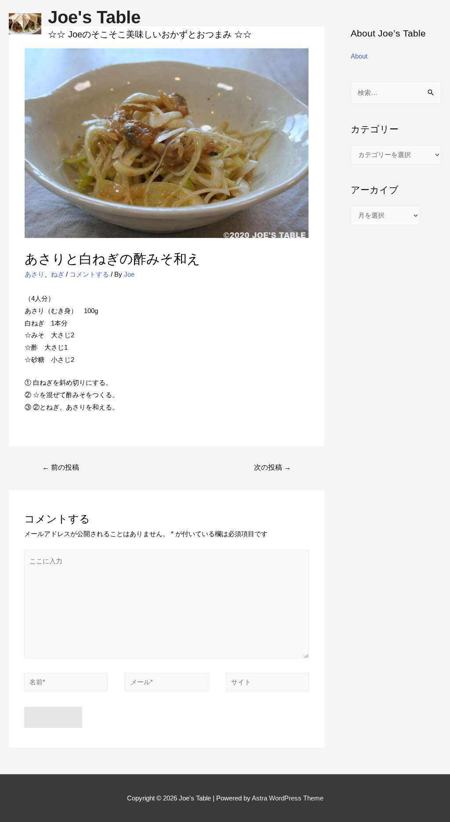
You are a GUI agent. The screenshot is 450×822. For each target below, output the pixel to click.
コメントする (89, 274)
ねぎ (57, 274)
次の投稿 (272, 467)
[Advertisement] (225, 113)
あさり (34, 274)
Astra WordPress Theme (287, 798)
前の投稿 (60, 467)
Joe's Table (94, 17)
